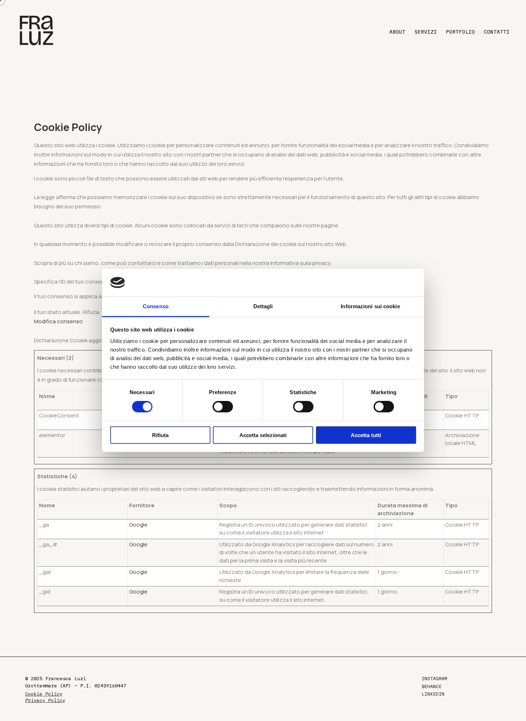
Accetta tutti (366, 435)
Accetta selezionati (263, 435)
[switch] (223, 406)
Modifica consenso (58, 321)
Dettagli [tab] (263, 306)
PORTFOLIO (460, 32)
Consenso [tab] (156, 306)
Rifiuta (160, 435)
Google (138, 524)
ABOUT (397, 32)
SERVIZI (425, 32)
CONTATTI (497, 32)
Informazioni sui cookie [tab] (370, 306)
